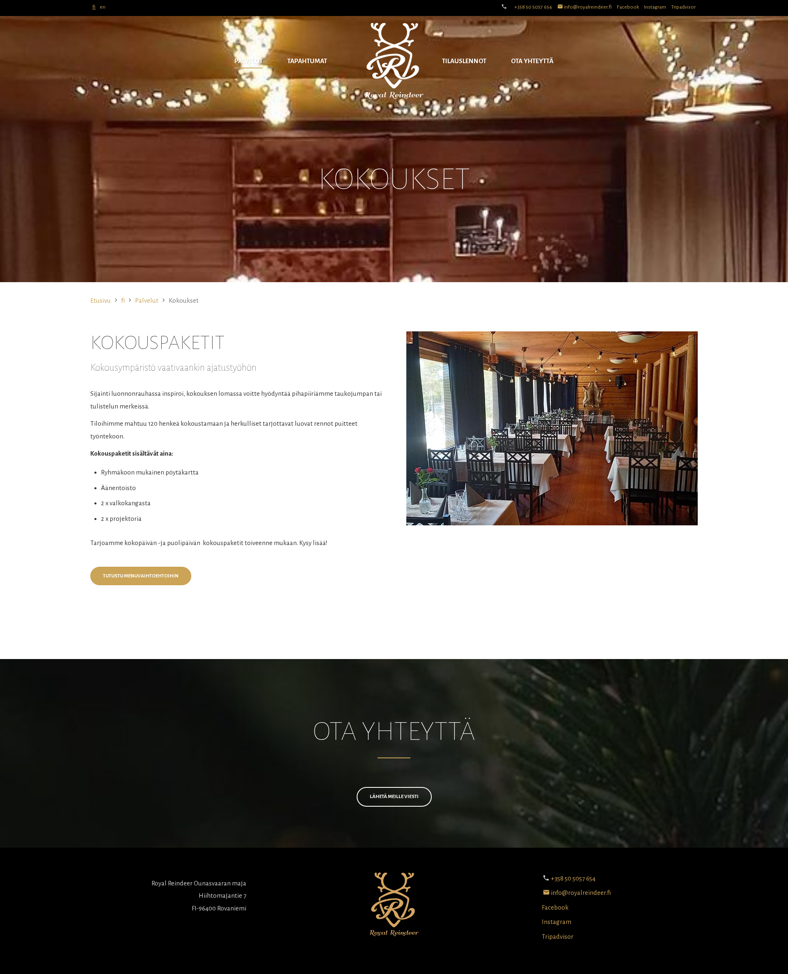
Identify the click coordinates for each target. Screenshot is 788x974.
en (102, 7)
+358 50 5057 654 (533, 7)
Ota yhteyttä (532, 60)
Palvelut (248, 60)
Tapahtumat (307, 60)
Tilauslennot (464, 60)
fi (94, 7)
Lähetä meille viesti (394, 796)
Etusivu (100, 300)
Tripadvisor (683, 7)
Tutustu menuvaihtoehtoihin (141, 576)
